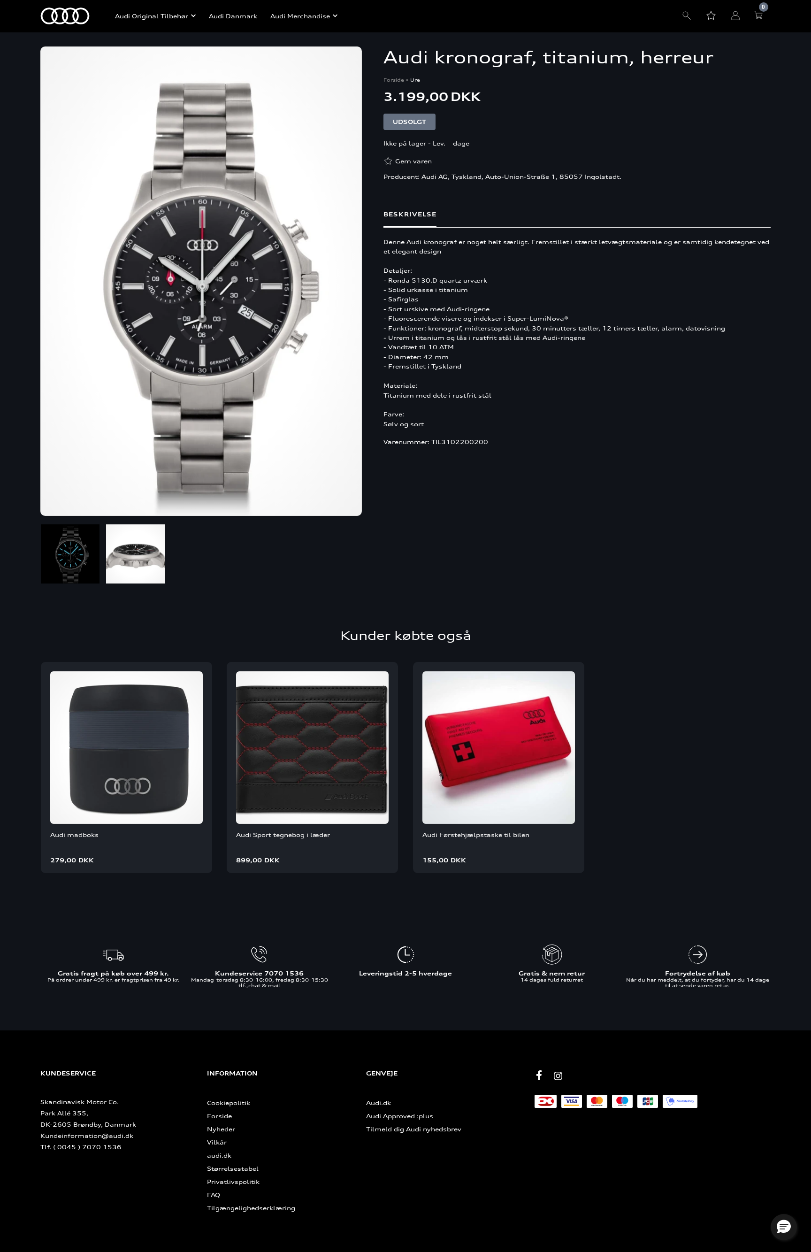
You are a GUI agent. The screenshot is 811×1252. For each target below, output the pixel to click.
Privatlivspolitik (233, 1181)
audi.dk (219, 1155)
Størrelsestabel (233, 1168)
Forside (393, 80)
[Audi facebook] (539, 1075)
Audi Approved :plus (399, 1116)
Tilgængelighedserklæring (251, 1208)
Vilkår (217, 1142)
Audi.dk (378, 1102)
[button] (784, 1227)
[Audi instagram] (558, 1076)
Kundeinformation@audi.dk (86, 1135)
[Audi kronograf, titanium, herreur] (200, 281)
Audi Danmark (233, 16)
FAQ (213, 1194)
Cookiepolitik (228, 1102)
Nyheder (221, 1129)
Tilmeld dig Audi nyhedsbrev (413, 1129)
